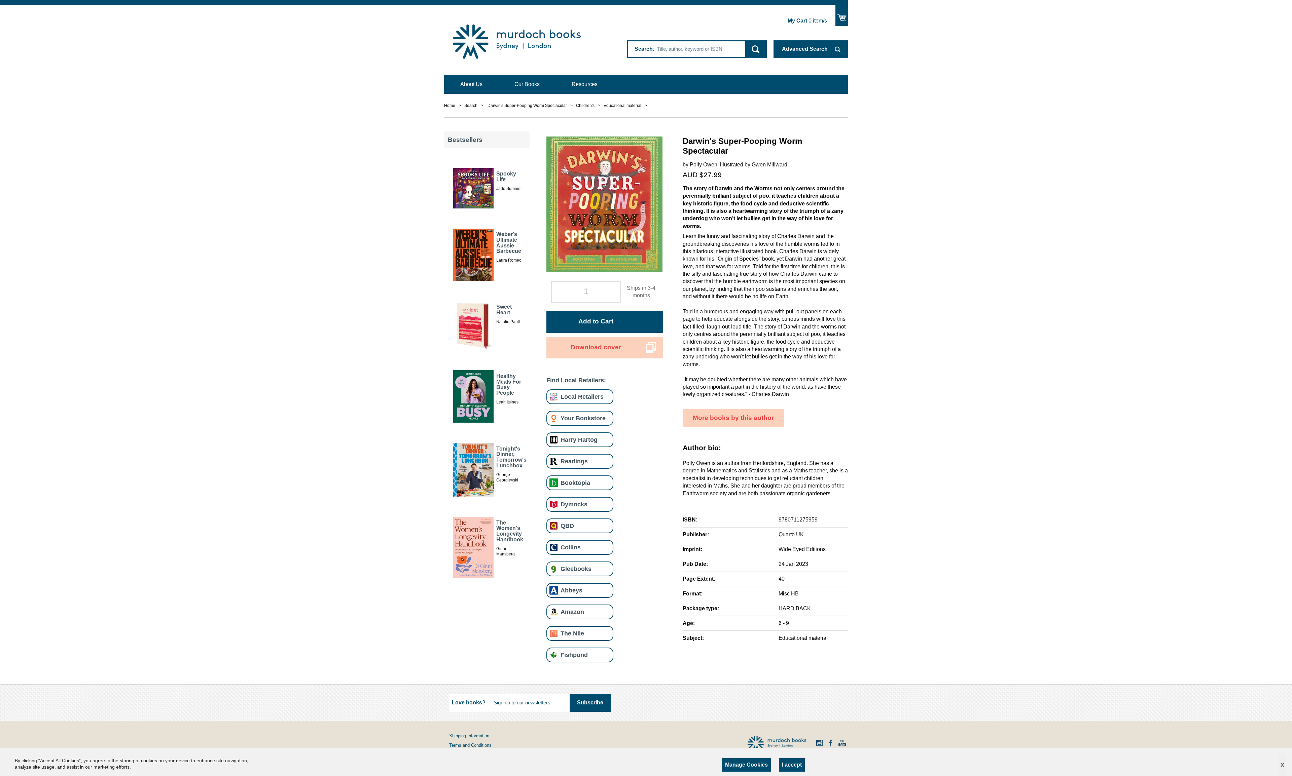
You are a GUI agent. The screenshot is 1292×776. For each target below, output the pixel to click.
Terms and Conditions (470, 745)
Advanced (805, 49)
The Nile (572, 633)
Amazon (572, 611)
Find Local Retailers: (576, 380)
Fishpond (574, 654)
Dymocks (574, 504)
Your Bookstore (583, 418)
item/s (807, 21)
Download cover (596, 347)
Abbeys (571, 590)
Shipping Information (469, 735)
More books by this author (733, 417)
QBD (567, 525)
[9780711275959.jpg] (604, 203)
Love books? (469, 702)
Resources (585, 84)
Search (644, 49)
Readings (574, 461)
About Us (471, 84)
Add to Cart (595, 321)
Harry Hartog (579, 439)
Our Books (527, 84)
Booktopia (575, 482)
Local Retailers (582, 396)
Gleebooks (576, 568)
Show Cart (841, 15)
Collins (571, 547)
